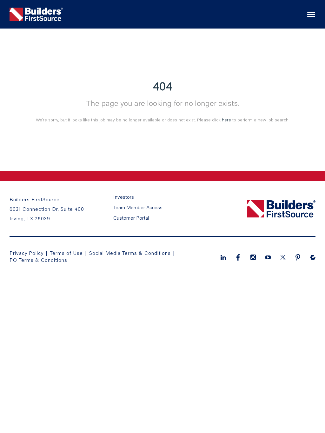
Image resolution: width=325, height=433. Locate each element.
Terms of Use (67, 252)
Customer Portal (131, 217)
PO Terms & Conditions (38, 259)
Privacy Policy (26, 252)
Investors (123, 196)
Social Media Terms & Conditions (130, 252)
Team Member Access (137, 207)
